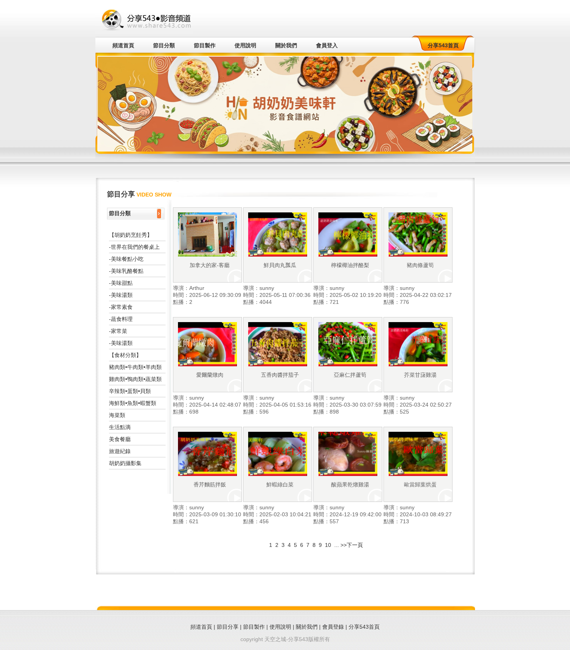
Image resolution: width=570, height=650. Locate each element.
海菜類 (117, 415)
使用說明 (245, 45)
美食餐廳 (120, 439)
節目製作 (205, 45)
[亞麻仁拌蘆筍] (347, 364)
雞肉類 (117, 379)
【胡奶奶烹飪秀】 (130, 235)
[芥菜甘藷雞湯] (418, 364)
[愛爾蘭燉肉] (207, 364)
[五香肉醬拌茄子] (277, 364)
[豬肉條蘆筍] (418, 255)
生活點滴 (120, 427)
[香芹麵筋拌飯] (207, 474)
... (336, 545)
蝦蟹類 (148, 403)
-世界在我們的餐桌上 (134, 247)
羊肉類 (153, 367)
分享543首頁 (443, 45)
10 (329, 545)
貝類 (145, 391)
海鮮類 (117, 403)
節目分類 (164, 45)
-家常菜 (118, 331)
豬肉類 (117, 367)
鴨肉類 (135, 379)
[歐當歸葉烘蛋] (418, 474)
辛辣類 (117, 391)
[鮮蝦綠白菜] (277, 474)
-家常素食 (121, 307)
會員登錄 (333, 627)
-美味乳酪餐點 (126, 271)
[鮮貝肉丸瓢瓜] (277, 255)
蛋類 (132, 391)
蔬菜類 (153, 379)
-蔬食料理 (121, 319)
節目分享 (227, 627)
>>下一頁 (351, 545)
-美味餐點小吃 (126, 259)
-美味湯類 (121, 295)
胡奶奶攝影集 (125, 463)
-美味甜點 (121, 283)
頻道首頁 (123, 45)
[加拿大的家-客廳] (207, 255)
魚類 (132, 403)
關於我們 (286, 45)
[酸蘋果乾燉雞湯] (347, 474)
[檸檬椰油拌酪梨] (347, 255)
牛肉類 (135, 367)
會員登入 (327, 45)
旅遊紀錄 (120, 451)
